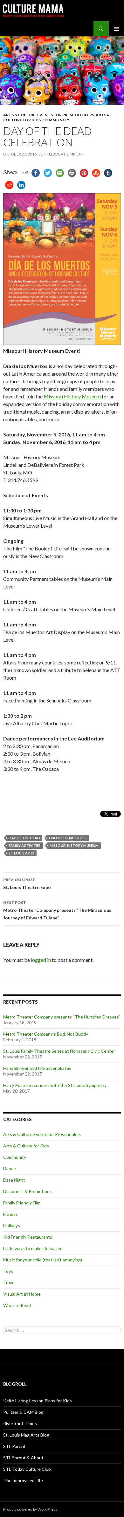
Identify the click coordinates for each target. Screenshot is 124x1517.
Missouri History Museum (72, 396)
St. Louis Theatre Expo (27, 883)
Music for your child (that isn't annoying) (42, 1259)
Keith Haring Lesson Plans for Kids (37, 1400)
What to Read (17, 1305)
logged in (41, 960)
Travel (9, 1282)
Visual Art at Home (22, 1294)
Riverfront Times (20, 1423)
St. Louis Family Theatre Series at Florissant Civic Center (59, 1051)
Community (55, 119)
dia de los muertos (67, 838)
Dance (9, 1168)
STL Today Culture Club (27, 1469)
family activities (25, 845)
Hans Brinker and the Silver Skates (37, 1068)
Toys (8, 1271)
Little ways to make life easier (32, 1248)
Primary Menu (116, 28)
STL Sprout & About (23, 1457)
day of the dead (24, 838)
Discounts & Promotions (27, 1191)
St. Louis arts (21, 853)
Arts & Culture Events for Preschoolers (48, 114)
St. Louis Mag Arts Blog (26, 1435)
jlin (42, 154)
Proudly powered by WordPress (30, 1509)
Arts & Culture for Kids (26, 1145)
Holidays (11, 1225)
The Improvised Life (23, 1480)
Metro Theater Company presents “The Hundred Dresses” (62, 1016)
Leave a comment (66, 154)
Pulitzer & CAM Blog (23, 1412)
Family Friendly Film (21, 1202)
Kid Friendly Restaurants (27, 1237)
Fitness (10, 1214)
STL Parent (14, 1446)
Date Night (14, 1180)
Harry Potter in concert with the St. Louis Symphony (55, 1085)
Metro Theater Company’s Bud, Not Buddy (45, 1034)
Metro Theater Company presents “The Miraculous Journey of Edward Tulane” (57, 910)
